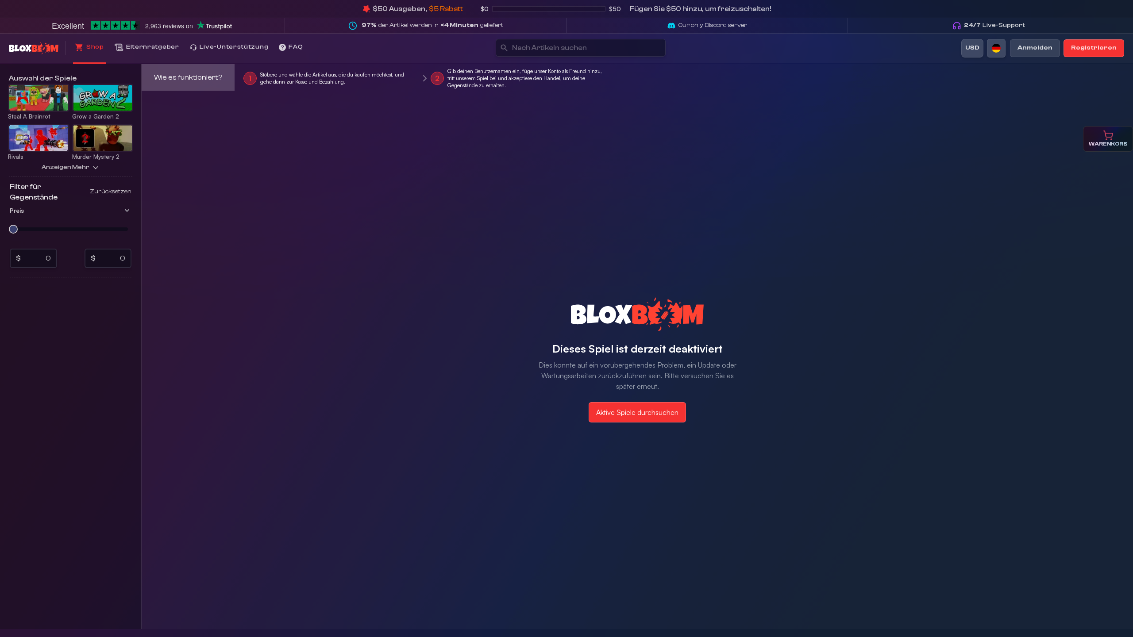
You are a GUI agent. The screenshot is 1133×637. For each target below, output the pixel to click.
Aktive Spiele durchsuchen (637, 412)
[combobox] (571, 47)
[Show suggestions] (654, 48)
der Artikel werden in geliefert (432, 25)
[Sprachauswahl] (996, 48)
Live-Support (994, 25)
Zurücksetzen (110, 191)
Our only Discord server (712, 25)
